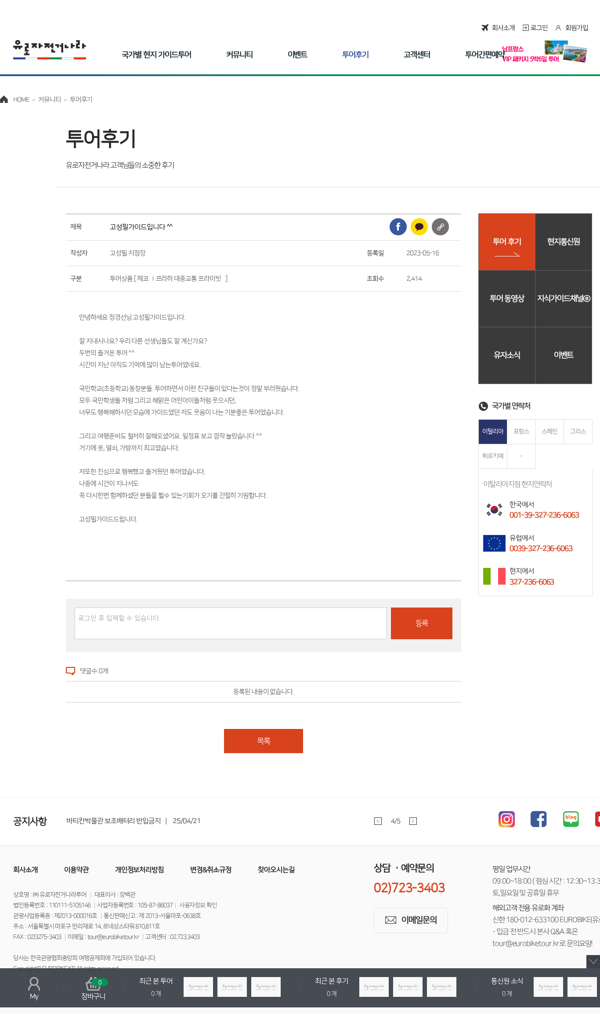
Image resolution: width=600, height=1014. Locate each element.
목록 (263, 741)
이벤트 (297, 55)
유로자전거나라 (49, 49)
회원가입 (576, 28)
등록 (422, 623)
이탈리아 (492, 431)
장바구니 (93, 989)
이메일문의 (419, 920)
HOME (21, 99)
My (34, 996)
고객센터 (417, 55)
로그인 (539, 28)
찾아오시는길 (276, 870)
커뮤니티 (239, 55)
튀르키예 (492, 456)
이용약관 (76, 870)
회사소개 (503, 28)
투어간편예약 (485, 55)
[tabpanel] (254, 821)
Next (413, 821)
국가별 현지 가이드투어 (156, 55)
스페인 (549, 431)
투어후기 (355, 55)
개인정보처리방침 (139, 870)
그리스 (578, 431)
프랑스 (521, 431)
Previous (378, 821)
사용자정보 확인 (198, 905)
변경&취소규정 (210, 870)
